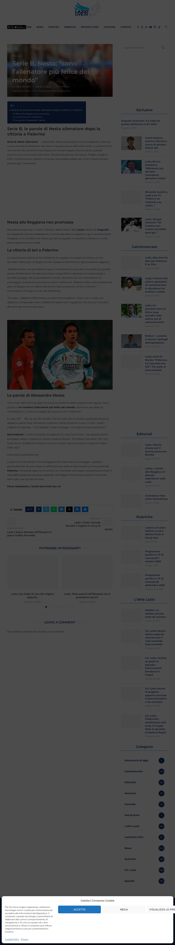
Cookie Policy (12, 939)
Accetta (79, 909)
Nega (124, 909)
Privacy (25, 939)
